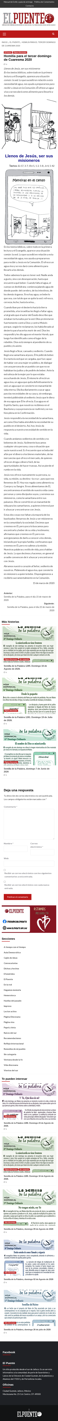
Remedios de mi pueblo (14, 1049)
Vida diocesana (11, 1065)
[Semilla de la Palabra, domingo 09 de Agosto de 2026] (29, 1207)
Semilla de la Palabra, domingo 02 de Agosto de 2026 (28, 1279)
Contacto (30, 6)
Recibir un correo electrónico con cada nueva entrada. (26, 887)
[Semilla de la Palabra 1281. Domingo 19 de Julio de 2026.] (29, 696)
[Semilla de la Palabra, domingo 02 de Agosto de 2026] (29, 1258)
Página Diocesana (20, 52)
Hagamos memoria (12, 990)
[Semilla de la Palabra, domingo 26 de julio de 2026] (29, 1308)
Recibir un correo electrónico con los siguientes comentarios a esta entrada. (28, 875)
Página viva (9, 1022)
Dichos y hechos (11, 968)
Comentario (10, 806)
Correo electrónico (36, 845)
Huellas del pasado (12, 1000)
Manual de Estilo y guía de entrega (18, 2)
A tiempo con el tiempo (15, 947)
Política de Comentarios (44, 2)
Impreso (7, 1006)
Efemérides (9, 974)
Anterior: (27, 596)
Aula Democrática (12, 952)
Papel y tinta (10, 1027)
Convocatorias (11, 963)
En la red (8, 984)
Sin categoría (24, 659)
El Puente (8, 52)
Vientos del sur (11, 1070)
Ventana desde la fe (13, 1059)
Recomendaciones (12, 1038)
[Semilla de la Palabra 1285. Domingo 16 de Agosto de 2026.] (29, 644)
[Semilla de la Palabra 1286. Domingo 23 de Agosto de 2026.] (29, 1101)
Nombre (8, 843)
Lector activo (10, 1011)
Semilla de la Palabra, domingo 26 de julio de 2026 (27, 1329)
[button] (4, 33)
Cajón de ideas (10, 958)
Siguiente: (30, 607)
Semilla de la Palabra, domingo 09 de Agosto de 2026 (28, 1229)
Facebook (9, 1352)
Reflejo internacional (14, 1043)
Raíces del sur (10, 1033)
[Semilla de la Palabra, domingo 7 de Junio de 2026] (29, 747)
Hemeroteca (10, 995)
